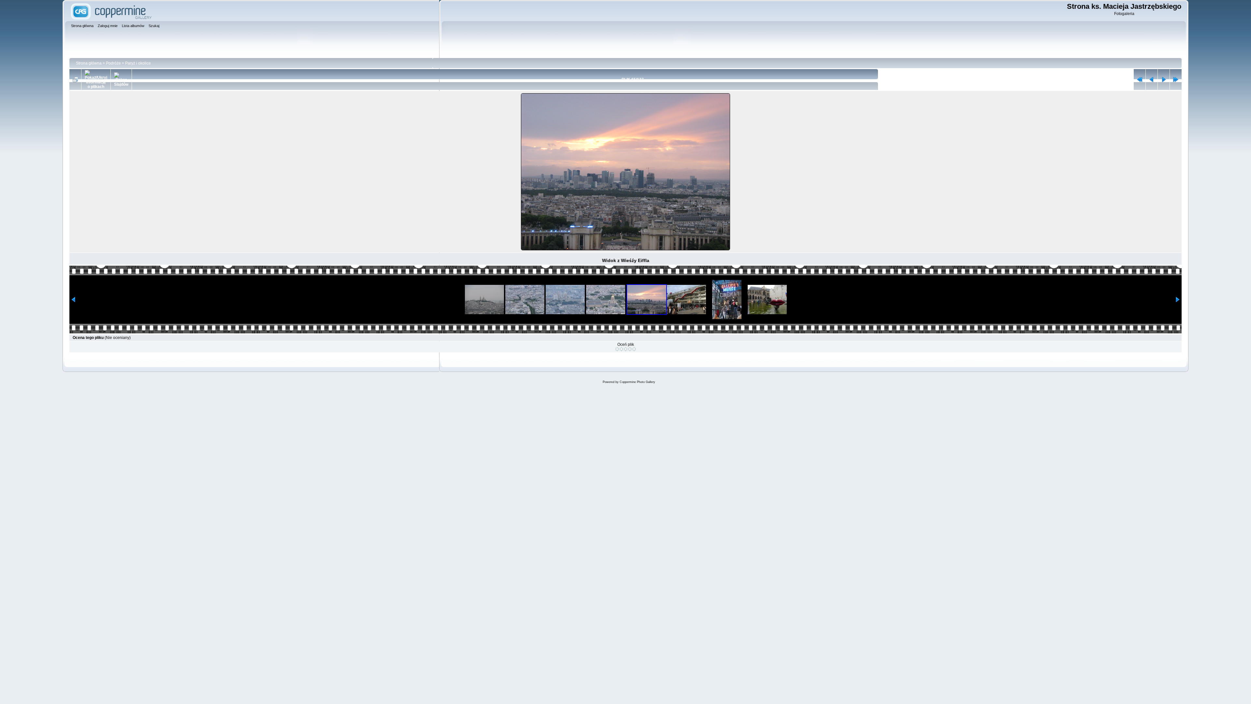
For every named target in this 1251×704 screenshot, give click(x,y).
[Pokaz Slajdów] (121, 79)
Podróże (113, 63)
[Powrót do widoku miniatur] (75, 79)
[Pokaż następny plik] (1164, 79)
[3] (626, 349)
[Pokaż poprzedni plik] (1152, 79)
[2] (621, 349)
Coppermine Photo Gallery (637, 382)
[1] (617, 349)
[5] (634, 349)
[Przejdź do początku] (1139, 79)
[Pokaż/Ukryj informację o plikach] (95, 79)
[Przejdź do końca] (1176, 79)
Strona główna (89, 63)
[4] (630, 349)
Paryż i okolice (138, 63)
